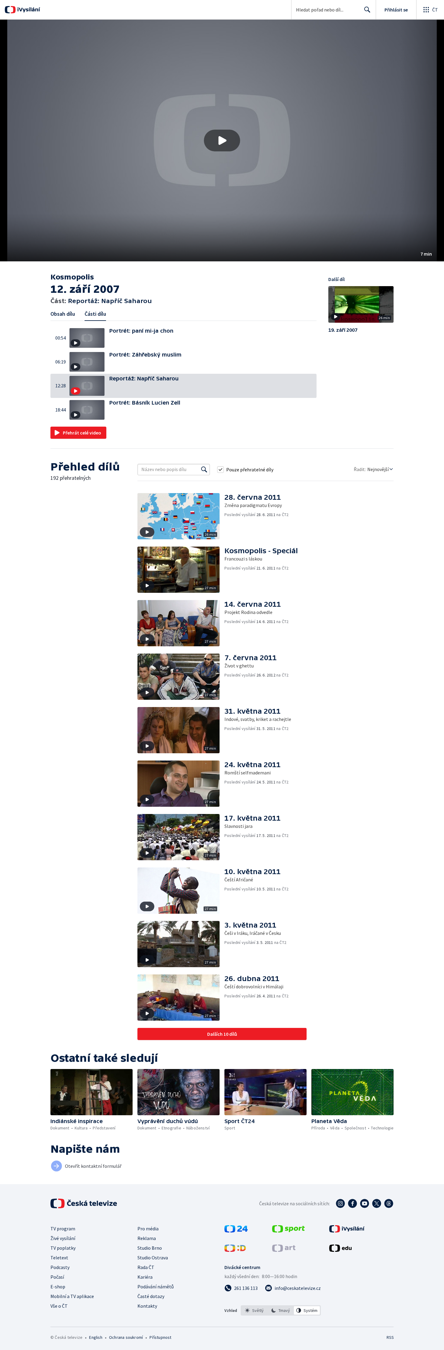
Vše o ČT (59, 1306)
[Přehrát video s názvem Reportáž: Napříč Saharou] (222, 140)
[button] (222, 140)
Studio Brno (149, 1248)
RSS (390, 1337)
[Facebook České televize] (352, 1203)
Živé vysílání (62, 1238)
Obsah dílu (62, 313)
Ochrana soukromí (126, 1337)
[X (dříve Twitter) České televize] (376, 1203)
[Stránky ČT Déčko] (235, 1250)
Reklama (146, 1238)
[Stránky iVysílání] (347, 1231)
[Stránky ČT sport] (288, 1231)
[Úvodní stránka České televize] (84, 1203)
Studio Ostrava (152, 1258)
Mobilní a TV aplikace (72, 1296)
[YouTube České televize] (364, 1203)
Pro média (148, 1229)
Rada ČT (145, 1267)
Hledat (367, 9)
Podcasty (59, 1267)
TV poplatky (63, 1248)
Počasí (57, 1277)
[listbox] (281, 1310)
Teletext (59, 1258)
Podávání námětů (155, 1287)
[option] (254, 1310)
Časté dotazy (150, 1296)
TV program (62, 1229)
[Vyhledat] (204, 469)
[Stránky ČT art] (283, 1250)
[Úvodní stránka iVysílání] (28, 9)
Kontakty (147, 1306)
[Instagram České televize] (340, 1203)
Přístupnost (160, 1337)
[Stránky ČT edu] (340, 1250)
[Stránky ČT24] (236, 1231)
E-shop (57, 1287)
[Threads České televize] (389, 1203)
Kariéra (145, 1277)
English (95, 1337)
